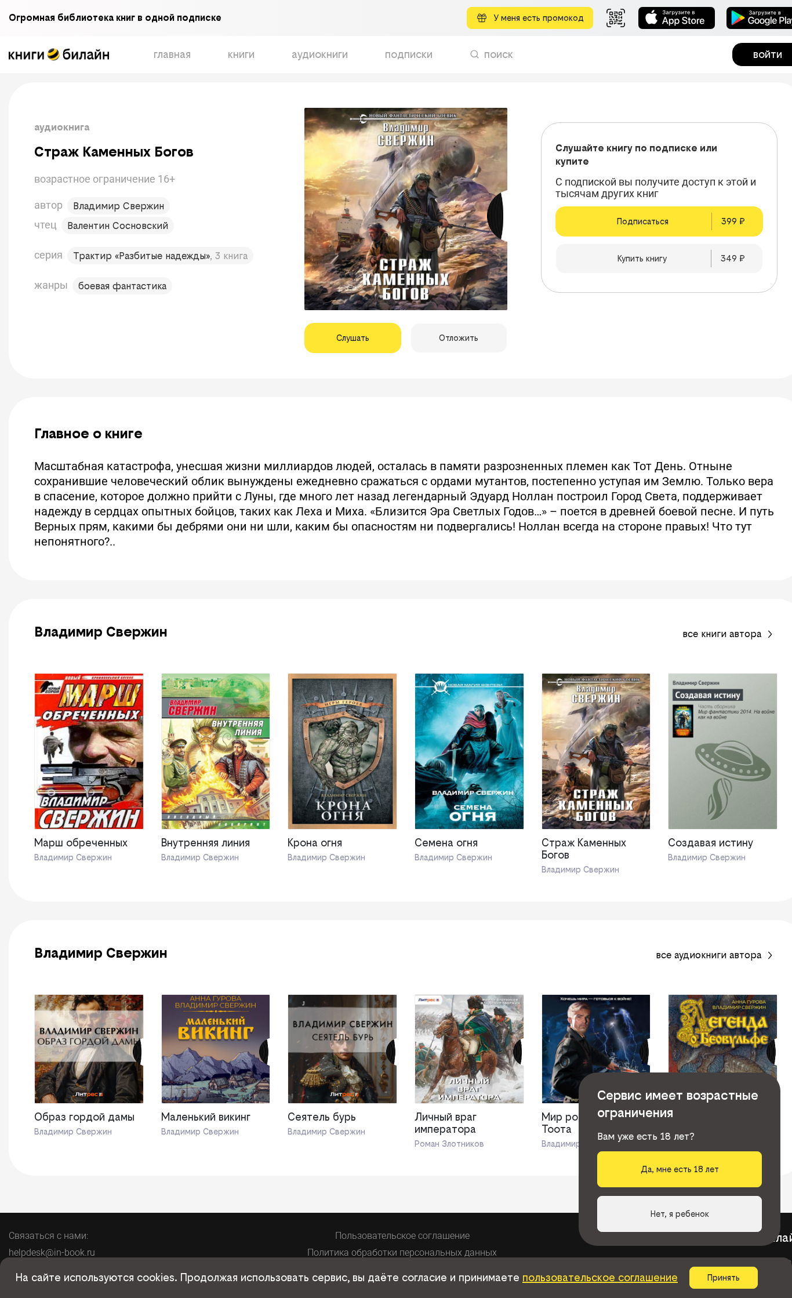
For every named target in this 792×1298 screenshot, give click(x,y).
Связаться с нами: (48, 1235)
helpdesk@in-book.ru (52, 1252)
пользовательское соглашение (600, 1277)
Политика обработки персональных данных (402, 1252)
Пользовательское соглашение (402, 1235)
